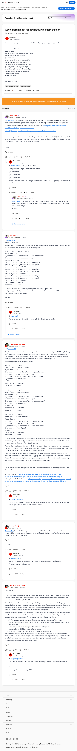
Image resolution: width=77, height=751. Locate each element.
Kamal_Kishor (13, 115)
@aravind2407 (9, 120)
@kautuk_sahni (15, 558)
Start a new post (51, 101)
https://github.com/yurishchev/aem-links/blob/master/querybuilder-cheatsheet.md (30, 131)
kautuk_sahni (13, 526)
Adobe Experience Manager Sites (39, 7)
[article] (38, 136)
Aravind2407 (12, 37)
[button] (66, 8)
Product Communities (11, 7)
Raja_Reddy (12, 235)
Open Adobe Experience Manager (61, 18)
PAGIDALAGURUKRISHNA (16, 344)
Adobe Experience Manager (24, 7)
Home (2, 7)
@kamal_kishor (15, 166)
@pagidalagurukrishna (17, 499)
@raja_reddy (14, 316)
